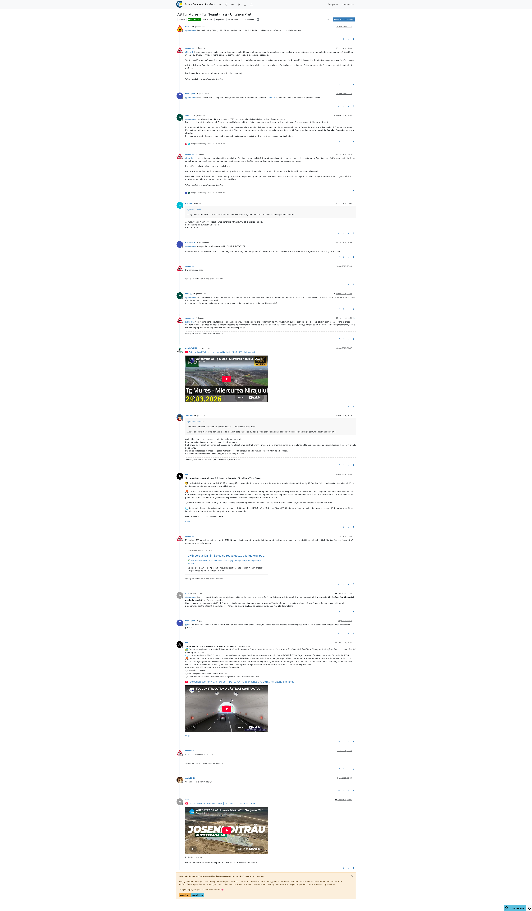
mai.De (272, 97)
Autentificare (197, 895)
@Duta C (201, 48)
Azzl (187, 593)
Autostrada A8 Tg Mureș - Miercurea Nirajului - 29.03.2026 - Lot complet (222, 352)
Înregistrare (184, 895)
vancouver (189, 48)
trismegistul (190, 94)
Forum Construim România (200, 4)
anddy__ (188, 115)
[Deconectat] (181, 28)
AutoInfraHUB (191, 348)
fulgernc (188, 203)
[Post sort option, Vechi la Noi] (328, 19)
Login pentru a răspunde (343, 19)
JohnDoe (189, 415)
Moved (182, 19)
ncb (186, 474)
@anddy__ (201, 154)
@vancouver (199, 27)
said (199, 209)
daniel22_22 (190, 778)
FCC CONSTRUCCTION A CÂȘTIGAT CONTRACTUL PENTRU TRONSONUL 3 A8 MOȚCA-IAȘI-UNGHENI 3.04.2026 (241, 682)
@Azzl (201, 621)
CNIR (187, 521)
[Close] (352, 876)
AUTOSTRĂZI (195, 19)
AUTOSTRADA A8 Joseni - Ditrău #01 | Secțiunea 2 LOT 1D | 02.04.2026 (222, 803)
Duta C (188, 27)
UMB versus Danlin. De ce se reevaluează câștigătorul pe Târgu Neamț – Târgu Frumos (227, 555)
